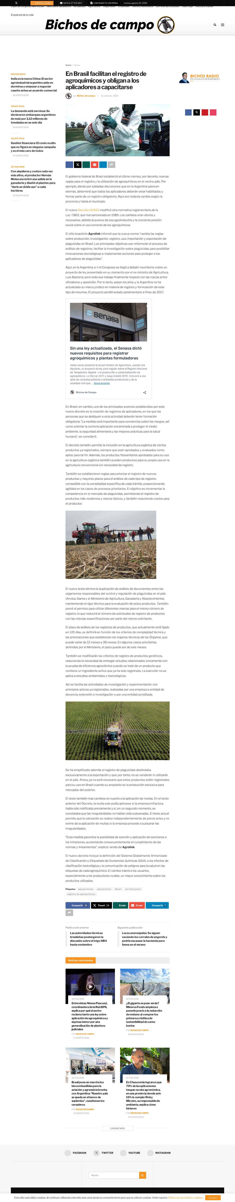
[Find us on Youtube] (21, 3)
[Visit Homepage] (110, 24)
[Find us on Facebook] (12, 3)
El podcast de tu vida (22, 14)
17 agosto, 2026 (81, 1038)
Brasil (118, 889)
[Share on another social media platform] (111, 164)
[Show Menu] (222, 25)
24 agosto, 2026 (20, 127)
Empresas (123, 6)
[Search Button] (215, 25)
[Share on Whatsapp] (86, 164)
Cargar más (117, 1128)
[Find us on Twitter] (16, 3)
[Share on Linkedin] (103, 164)
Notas (77, 65)
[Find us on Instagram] (25, 3)
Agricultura (94, 6)
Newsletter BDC (72, 3)
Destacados (18, 74)
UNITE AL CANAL (43, 3)
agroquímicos (85, 889)
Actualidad (79, 6)
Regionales (109, 6)
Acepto (213, 1197)
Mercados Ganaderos (59, 6)
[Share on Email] (94, 164)
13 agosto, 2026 (81, 1113)
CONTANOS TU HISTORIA (105, 3)
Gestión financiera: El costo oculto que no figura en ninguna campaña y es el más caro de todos (33, 146)
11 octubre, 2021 (109, 95)
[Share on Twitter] (78, 164)
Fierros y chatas (204, 6)
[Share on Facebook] (69, 164)
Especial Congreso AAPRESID (27, 6)
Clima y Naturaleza (142, 6)
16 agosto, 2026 (136, 1034)
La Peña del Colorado (167, 6)
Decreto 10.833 (89, 210)
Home (68, 65)
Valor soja (187, 6)
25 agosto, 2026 (20, 95)
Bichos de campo (86, 95)
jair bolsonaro (133, 889)
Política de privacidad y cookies (185, 1197)
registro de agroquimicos (81, 894)
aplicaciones (104, 889)
